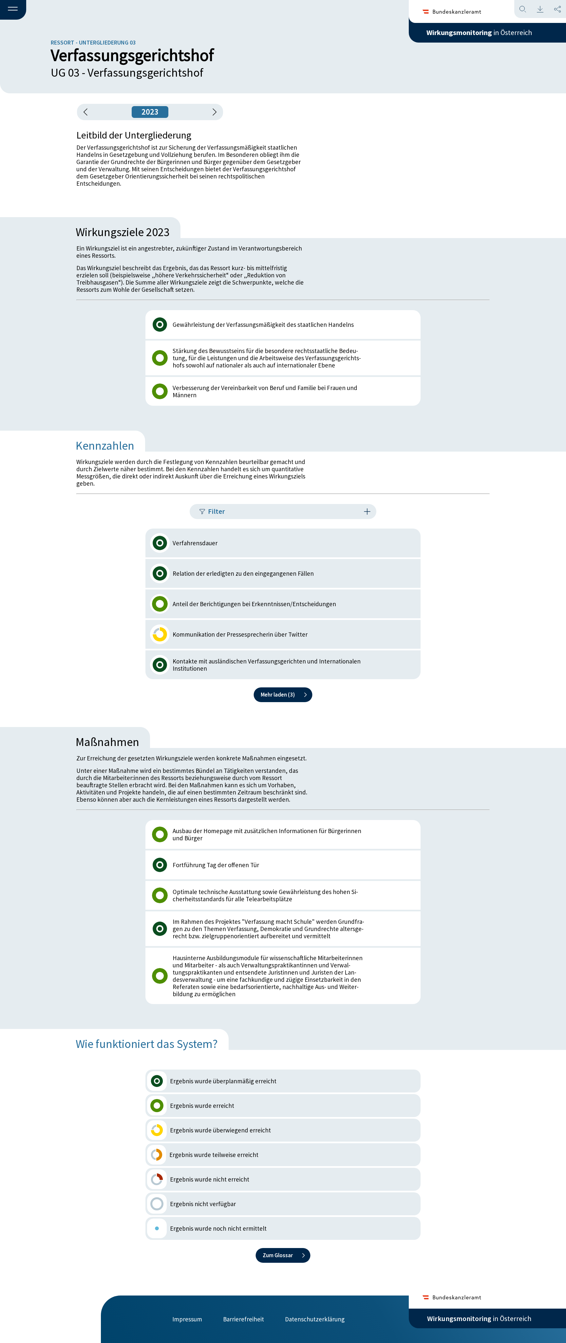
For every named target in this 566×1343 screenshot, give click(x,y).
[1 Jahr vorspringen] (212, 112)
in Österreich (479, 32)
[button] (13, 10)
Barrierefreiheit (243, 1319)
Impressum (187, 1319)
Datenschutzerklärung (315, 1319)
